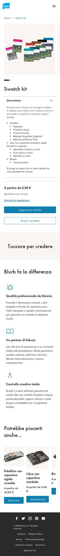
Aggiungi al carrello (30, 210)
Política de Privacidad (34, 539)
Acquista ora (37, 499)
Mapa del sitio (30, 550)
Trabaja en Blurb (35, 534)
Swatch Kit (21, 18)
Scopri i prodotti (30, 221)
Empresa (21, 534)
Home (7, 18)
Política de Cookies (24, 545)
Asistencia (40, 545)
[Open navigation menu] (54, 6)
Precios (19, 539)
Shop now (14, 500)
